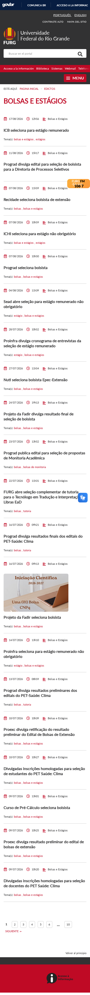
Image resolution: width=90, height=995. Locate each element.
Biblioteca (42, 68)
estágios (40, 139)
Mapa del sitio (76, 21)
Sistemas (56, 68)
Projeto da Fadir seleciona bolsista (32, 617)
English (80, 15)
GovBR (8, 5)
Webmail (70, 68)
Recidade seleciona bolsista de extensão (37, 199)
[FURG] (11, 29)
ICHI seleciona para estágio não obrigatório (40, 233)
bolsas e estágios (24, 139)
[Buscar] (79, 53)
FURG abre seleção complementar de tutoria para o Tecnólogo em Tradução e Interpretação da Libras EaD (45, 496)
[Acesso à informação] (61, 978)
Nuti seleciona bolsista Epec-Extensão (35, 379)
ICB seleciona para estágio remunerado (36, 130)
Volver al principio (76, 953)
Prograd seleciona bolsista (26, 267)
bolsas (18, 208)
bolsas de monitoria (34, 467)
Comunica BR (36, 5)
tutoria (27, 511)
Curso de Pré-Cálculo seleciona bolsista (37, 807)
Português (62, 15)
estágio (18, 315)
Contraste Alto (53, 21)
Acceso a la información (19, 68)
